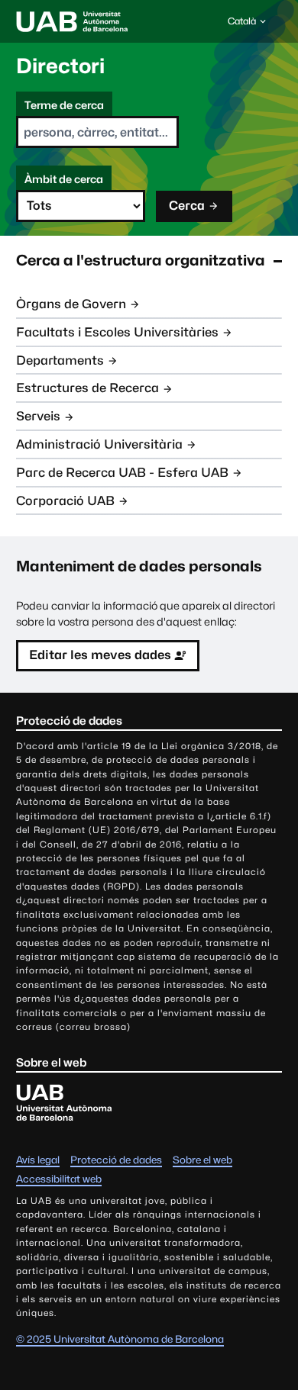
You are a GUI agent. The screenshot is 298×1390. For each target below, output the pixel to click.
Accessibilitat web (59, 1179)
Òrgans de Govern (71, 304)
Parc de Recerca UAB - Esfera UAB (122, 472)
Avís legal (38, 1160)
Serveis (38, 416)
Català (241, 24)
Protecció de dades (116, 1160)
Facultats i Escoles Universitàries (117, 332)
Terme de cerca (64, 104)
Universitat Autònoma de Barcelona (72, 21)
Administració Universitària (99, 444)
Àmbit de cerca (63, 178)
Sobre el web (202, 1160)
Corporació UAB (65, 501)
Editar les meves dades (100, 655)
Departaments (60, 360)
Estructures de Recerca (87, 388)
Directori (60, 65)
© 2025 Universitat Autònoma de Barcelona (120, 1339)
